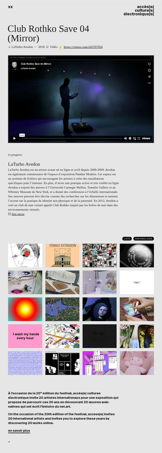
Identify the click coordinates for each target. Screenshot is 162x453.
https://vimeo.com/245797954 (83, 47)
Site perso (18, 214)
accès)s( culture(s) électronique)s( (139, 10)
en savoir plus (19, 431)
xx (10, 7)
